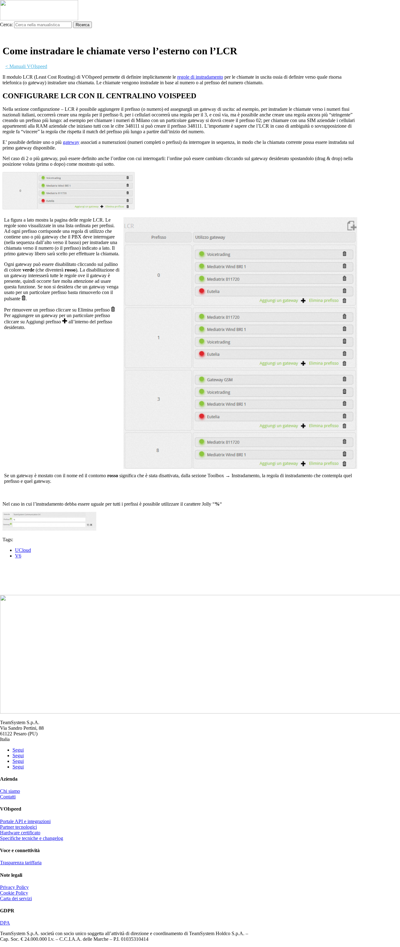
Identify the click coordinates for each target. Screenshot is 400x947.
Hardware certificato (20, 832)
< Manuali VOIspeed (26, 66)
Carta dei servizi (16, 898)
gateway (71, 142)
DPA (5, 922)
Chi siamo (10, 791)
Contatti (8, 796)
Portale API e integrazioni (25, 821)
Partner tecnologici (18, 827)
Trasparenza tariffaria (21, 862)
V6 (18, 555)
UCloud (23, 550)
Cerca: (6, 24)
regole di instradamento (200, 77)
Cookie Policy (14, 892)
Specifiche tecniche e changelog (31, 838)
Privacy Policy (14, 887)
